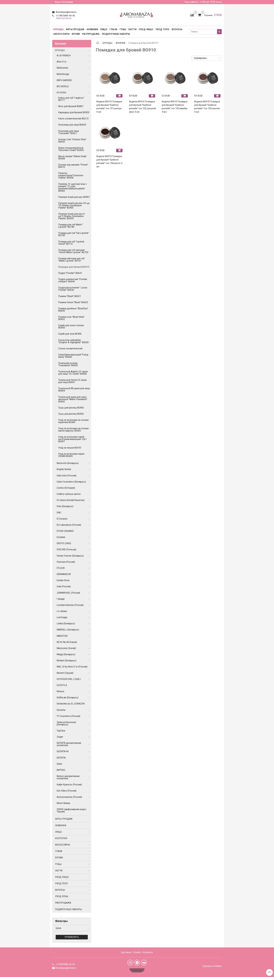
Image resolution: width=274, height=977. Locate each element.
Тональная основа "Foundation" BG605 (68, 364)
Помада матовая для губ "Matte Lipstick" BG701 (71, 259)
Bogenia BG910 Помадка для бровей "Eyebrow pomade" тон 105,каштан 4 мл (207, 106)
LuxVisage (62, 617)
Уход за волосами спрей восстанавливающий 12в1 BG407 (72, 439)
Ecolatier (61, 537)
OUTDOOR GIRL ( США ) (69, 679)
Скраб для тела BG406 (69, 333)
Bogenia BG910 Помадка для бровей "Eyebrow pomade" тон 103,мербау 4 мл (174, 106)
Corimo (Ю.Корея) (66, 487)
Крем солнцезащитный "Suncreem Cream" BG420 (71, 148)
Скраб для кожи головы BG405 (71, 326)
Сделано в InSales (212, 966)
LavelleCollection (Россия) (70, 605)
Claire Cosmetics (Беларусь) (71, 481)
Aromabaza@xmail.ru (65, 12)
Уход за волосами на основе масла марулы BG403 (73, 429)
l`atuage (61, 599)
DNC (59, 512)
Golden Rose (63, 580)
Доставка (126, 952)
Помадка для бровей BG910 (73, 267)
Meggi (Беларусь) (66, 654)
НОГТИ (132, 29)
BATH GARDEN (64, 80)
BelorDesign (63, 74)
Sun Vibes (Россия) (66, 790)
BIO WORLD (63, 86)
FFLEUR (61, 568)
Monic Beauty (63, 803)
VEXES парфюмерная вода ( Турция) (71, 810)
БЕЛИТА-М (62, 751)
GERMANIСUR (64, 574)
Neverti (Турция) (65, 673)
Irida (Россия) (64, 586)
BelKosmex (62, 67)
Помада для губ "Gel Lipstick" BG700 (73, 234)
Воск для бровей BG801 (70, 106)
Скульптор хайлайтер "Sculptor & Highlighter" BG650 (73, 341)
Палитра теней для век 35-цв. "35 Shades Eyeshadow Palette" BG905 (74, 205)
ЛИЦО (103, 29)
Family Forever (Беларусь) (70, 555)
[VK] (144, 962)
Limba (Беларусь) (66, 623)
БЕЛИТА (61, 757)
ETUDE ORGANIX (65, 531)
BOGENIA (120, 43)
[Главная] (97, 43)
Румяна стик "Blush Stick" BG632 (71, 318)
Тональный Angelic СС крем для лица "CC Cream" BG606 (73, 372)
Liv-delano (62, 611)
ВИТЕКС (61, 770)
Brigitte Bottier (64, 469)
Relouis (60, 691)
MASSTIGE (62, 636)
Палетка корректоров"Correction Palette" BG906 (70, 175)
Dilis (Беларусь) (65, 506)
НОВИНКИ (92, 29)
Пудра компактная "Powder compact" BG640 (72, 280)
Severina (61, 710)
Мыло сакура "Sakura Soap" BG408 (72, 157)
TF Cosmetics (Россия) (68, 716)
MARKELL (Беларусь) (68, 629)
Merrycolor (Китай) (66, 648)
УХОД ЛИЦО (146, 29)
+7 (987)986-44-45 (65, 15)
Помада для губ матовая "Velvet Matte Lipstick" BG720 (73, 251)
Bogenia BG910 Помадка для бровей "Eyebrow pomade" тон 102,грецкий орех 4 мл (142, 106)
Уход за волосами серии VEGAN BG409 (71, 454)
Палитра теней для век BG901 (74, 197)
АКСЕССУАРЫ (61, 34)
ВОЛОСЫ (177, 29)
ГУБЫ (123, 29)
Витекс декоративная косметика (68, 777)
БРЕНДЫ (58, 29)
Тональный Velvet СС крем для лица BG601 (72, 381)
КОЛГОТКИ (61, 838)
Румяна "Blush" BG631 (69, 296)
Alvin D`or (61, 61)
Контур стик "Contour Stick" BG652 (72, 140)
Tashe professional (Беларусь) (66, 723)
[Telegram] (137, 962)
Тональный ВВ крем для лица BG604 (74, 389)
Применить (72, 937)
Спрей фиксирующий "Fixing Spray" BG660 (73, 355)
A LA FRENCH (63, 55)
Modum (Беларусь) (66, 660)
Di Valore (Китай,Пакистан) (70, 500)
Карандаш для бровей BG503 (73, 112)
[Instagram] (130, 962)
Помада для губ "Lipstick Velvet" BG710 (71, 242)
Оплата (137, 952)
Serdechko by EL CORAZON (70, 703)
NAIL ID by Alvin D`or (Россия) (72, 666)
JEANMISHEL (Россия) (68, 592)
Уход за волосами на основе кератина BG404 (73, 421)
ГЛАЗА (113, 29)
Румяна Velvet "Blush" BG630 (73, 302)
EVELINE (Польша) (66, 549)
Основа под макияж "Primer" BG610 (73, 165)
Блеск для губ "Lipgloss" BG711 (71, 98)
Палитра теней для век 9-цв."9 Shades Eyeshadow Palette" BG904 (71, 216)
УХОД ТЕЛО (163, 29)
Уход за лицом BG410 (69, 447)
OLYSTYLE (62, 685)
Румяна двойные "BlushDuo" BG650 (73, 309)
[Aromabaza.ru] (136, 14)
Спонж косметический (70, 348)
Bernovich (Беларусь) (68, 463)
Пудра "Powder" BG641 (70, 273)
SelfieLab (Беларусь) (67, 697)
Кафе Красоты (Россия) (69, 784)
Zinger (60, 736)
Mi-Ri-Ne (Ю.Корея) (67, 642)
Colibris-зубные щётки (68, 494)
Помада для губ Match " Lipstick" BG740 (70, 225)
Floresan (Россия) (66, 562)
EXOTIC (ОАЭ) (64, 543)
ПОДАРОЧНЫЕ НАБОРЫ (116, 34)
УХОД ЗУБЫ (61, 896)
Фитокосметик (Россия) (69, 797)
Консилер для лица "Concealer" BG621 (68, 132)
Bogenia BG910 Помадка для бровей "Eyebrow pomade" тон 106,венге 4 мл (109, 161)
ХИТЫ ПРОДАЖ (75, 29)
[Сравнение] (192, 14)
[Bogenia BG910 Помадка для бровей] (109, 78)
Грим (59, 763)
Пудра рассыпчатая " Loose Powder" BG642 (72, 288)
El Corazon (62, 518)
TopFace (61, 730)
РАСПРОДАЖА (91, 34)
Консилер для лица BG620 (72, 124)
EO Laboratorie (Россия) (69, 525)
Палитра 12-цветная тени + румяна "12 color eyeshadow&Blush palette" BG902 (72, 187)
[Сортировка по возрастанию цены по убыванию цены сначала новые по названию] (207, 58)
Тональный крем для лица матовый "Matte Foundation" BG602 (72, 399)
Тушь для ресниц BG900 (71, 407)
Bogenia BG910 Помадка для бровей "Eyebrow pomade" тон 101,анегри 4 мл (109, 106)
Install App (137, 970)
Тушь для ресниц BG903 (71, 413)
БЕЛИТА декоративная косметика (69, 744)
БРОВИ (76, 34)
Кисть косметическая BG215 (73, 118)
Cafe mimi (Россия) (66, 475)
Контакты (147, 952)
